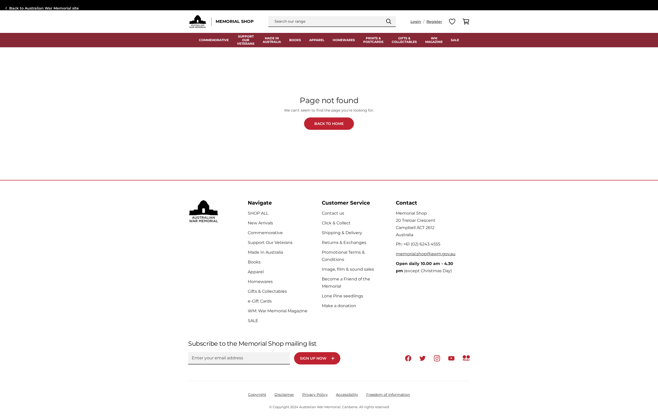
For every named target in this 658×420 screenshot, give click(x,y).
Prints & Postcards (373, 40)
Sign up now (313, 358)
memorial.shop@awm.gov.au (425, 253)
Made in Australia (272, 40)
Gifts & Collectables (404, 40)
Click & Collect (336, 223)
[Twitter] (422, 358)
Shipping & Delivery (342, 232)
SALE (455, 40)
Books (295, 40)
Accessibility (347, 394)
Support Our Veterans (270, 242)
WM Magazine (434, 40)
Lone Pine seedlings (342, 296)
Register (434, 21)
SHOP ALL (258, 213)
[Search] (389, 21)
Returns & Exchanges (344, 242)
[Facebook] (408, 358)
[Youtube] (451, 358)
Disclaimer (284, 394)
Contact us (333, 213)
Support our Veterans (245, 40)
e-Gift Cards (260, 301)
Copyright (257, 394)
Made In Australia (265, 252)
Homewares (344, 40)
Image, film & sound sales (348, 269)
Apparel (316, 40)
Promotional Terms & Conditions (343, 256)
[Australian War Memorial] (197, 21)
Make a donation (339, 305)
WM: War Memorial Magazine (277, 310)
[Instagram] (437, 358)
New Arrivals (260, 223)
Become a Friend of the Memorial (346, 283)
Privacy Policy (315, 394)
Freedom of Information (388, 394)
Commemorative (214, 40)
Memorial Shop (235, 21)
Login (415, 21)
